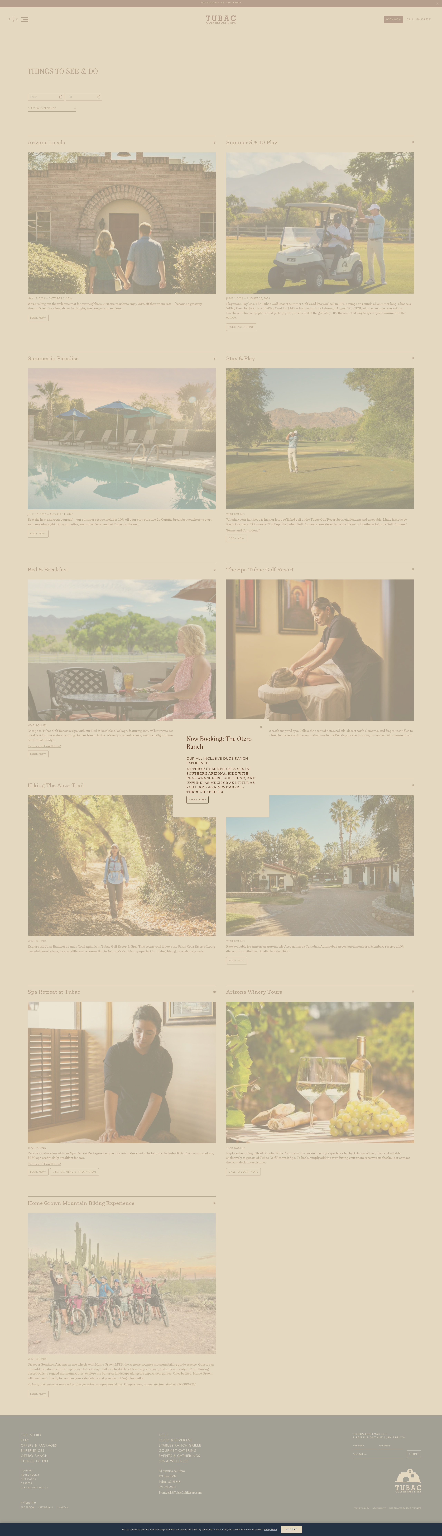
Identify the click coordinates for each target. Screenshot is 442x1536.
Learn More (197, 799)
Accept (291, 1529)
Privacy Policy (270, 1529)
